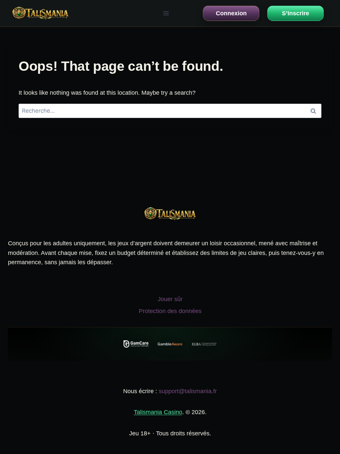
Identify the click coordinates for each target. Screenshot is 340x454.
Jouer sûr (170, 299)
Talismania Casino (158, 412)
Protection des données (170, 311)
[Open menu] (166, 13)
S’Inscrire (295, 13)
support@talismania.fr (188, 391)
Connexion (231, 13)
